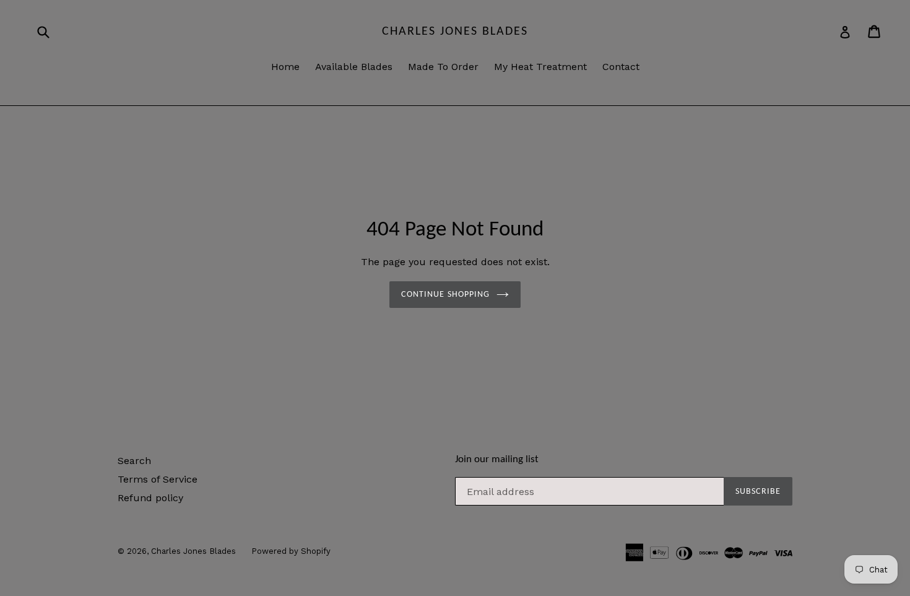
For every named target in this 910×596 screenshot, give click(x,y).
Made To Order (443, 66)
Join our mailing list (497, 459)
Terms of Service (157, 479)
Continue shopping (445, 294)
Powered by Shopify (291, 551)
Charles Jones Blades (455, 31)
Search (134, 461)
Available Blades (353, 66)
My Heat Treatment (540, 66)
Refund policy (150, 498)
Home (285, 66)
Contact (620, 66)
